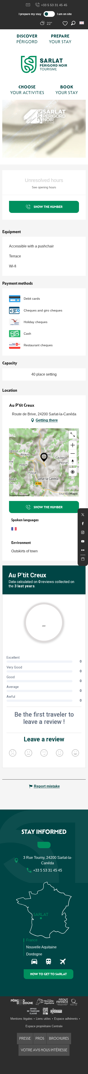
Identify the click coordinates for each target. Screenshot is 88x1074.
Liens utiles (43, 1018)
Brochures (59, 1038)
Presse (25, 1038)
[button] (82, 23)
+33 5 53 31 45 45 (54, 5)
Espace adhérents (66, 1018)
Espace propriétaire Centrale (44, 1026)
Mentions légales (21, 1018)
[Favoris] (65, 23)
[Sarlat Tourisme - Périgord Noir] (44, 64)
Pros (39, 1038)
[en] (82, 23)
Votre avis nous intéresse (44, 1050)
